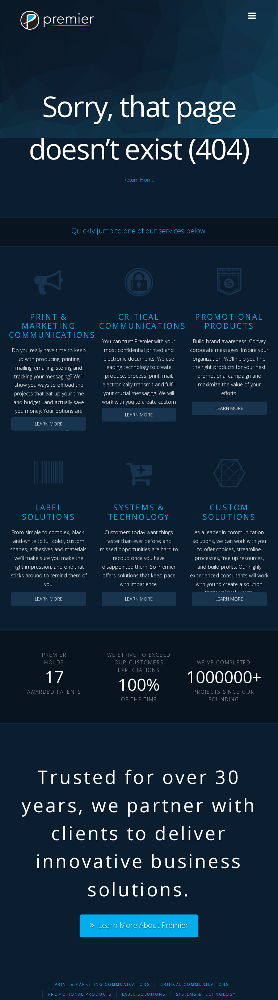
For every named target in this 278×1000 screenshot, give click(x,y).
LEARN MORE (49, 424)
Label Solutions (143, 994)
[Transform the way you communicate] (55, 20)
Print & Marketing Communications (102, 984)
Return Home (139, 179)
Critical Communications (194, 984)
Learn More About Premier (143, 925)
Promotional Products (79, 994)
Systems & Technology (206, 994)
